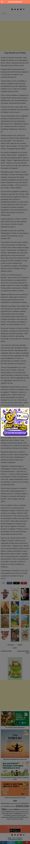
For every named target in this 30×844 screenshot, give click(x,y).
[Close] (27, 409)
